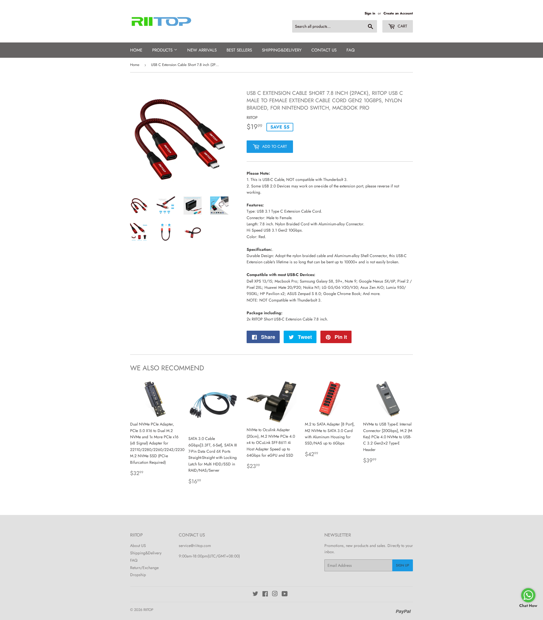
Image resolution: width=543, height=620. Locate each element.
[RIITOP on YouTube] (285, 594)
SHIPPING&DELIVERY (281, 50)
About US (138, 545)
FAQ (350, 50)
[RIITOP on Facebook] (265, 594)
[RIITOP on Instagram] (275, 594)
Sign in (370, 13)
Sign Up (402, 565)
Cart (402, 26)
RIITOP (148, 609)
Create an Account (398, 13)
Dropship (138, 575)
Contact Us (324, 50)
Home (136, 50)
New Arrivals (202, 50)
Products (163, 50)
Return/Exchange (144, 567)
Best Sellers (239, 50)
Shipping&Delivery (145, 553)
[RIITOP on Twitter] (255, 594)
